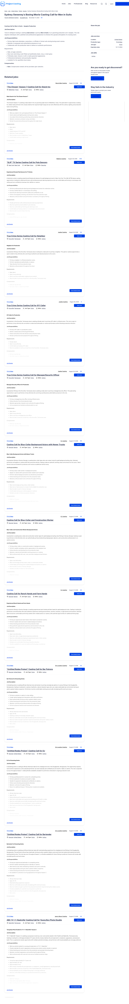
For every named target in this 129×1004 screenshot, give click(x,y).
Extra (30, 89)
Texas (17, 89)
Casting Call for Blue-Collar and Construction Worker (30, 520)
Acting (41, 89)
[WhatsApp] (109, 29)
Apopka (25, 11)
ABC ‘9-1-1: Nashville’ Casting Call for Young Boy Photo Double (34, 920)
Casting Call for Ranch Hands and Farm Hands (27, 594)
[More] (120, 29)
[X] (98, 29)
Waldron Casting (61, 158)
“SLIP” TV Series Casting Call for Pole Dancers (27, 162)
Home (5, 11)
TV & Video (10, 83)
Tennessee (17, 239)
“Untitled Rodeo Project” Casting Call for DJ (26, 751)
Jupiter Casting (62, 232)
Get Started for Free (122, 3)
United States (14, 11)
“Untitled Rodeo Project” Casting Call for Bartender (29, 834)
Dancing (43, 165)
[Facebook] (93, 29)
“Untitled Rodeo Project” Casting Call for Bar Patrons (30, 669)
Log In (111, 3)
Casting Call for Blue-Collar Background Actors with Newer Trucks (36, 444)
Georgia (11, 447)
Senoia (15, 447)
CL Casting (64, 441)
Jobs (9, 11)
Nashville (11, 923)
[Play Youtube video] (107, 112)
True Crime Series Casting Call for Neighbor (26, 236)
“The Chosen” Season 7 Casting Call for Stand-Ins (28, 87)
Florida (20, 11)
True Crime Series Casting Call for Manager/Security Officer (33, 375)
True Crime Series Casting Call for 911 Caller (26, 305)
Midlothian (12, 89)
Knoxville (11, 239)
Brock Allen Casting (61, 83)
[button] (101, 4)
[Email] (114, 29)
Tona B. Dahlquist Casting (11, 17)
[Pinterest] (104, 29)
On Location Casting (61, 665)
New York (11, 165)
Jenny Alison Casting (61, 916)
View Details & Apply (75, 147)
